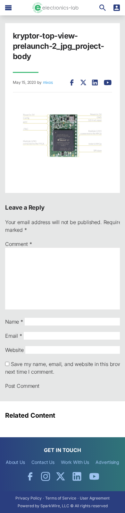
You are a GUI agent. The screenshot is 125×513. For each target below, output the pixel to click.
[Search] (102, 7)
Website (14, 350)
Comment (18, 244)
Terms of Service (60, 498)
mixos (48, 82)
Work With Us (75, 462)
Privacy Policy (28, 498)
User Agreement (95, 498)
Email (13, 336)
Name (14, 321)
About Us (15, 462)
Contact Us (42, 462)
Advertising (107, 462)
